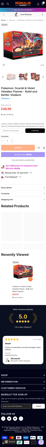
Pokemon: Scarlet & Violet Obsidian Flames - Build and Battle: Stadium (22, 288)
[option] (23, 9)
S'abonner (35, 130)
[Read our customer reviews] (23, 318)
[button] (2, 77)
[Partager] (43, 148)
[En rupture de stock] (30, 279)
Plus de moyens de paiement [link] (23, 160)
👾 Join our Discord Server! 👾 (23, 10)
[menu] (2, 4)
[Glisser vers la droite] (42, 14)
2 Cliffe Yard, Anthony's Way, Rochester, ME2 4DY (28, 431)
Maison (3, 20)
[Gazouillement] (21, 418)
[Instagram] (9, 418)
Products (12, 20)
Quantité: (5, 136)
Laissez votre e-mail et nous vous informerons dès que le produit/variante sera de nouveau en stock (22, 125)
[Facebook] (3, 418)
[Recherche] (7, 4)
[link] (39, 148)
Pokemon (5, 98)
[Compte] (38, 4)
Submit (38, 406)
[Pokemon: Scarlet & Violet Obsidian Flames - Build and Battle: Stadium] (23, 271)
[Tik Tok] (15, 418)
